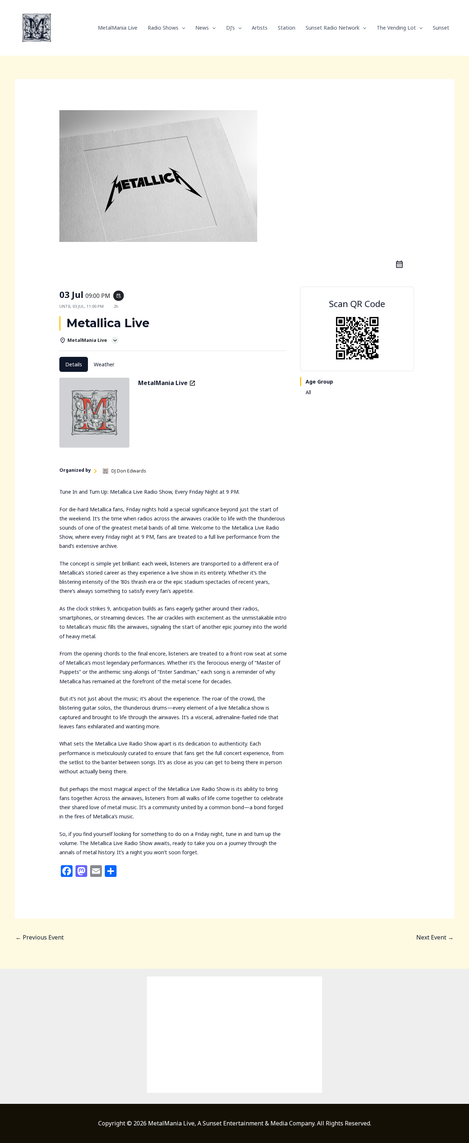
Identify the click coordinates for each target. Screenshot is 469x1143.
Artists (259, 27)
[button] (181, 28)
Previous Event (39, 937)
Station (286, 27)
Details (73, 364)
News (202, 27)
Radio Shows (163, 27)
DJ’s (230, 27)
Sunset (441, 27)
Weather (104, 364)
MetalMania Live (117, 27)
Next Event (435, 937)
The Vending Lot (396, 27)
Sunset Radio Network (332, 27)
